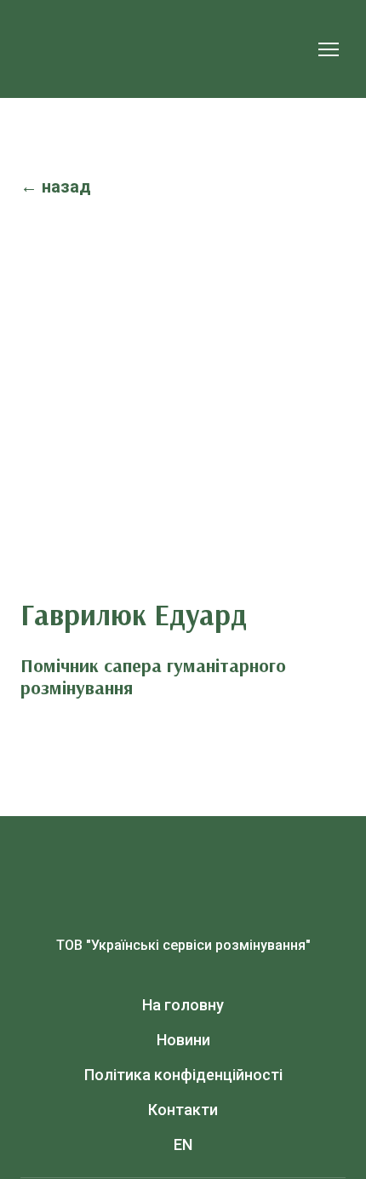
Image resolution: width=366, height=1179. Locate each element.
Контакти (183, 1110)
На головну (183, 1005)
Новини (183, 1040)
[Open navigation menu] (329, 49)
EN (183, 1144)
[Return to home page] (166, 49)
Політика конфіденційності (183, 1075)
